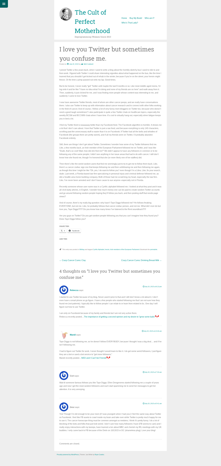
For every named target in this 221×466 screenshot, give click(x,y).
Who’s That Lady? (129, 23)
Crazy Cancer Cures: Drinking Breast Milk (141, 260)
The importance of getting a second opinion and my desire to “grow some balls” (119, 317)
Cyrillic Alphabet (98, 249)
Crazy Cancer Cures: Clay (72, 260)
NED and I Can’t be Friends (93, 358)
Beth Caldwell (88, 64)
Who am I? (149, 18)
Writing (81, 249)
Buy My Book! (136, 18)
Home (124, 18)
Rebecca (74, 290)
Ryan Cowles (99, 455)
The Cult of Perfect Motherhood (92, 21)
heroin (107, 249)
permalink (153, 249)
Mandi (73, 335)
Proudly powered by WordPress (68, 455)
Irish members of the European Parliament (125, 249)
